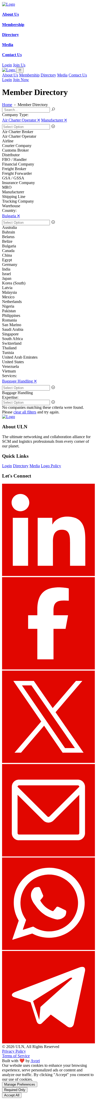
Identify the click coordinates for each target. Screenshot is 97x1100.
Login (7, 65)
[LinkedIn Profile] (48, 575)
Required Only (14, 1090)
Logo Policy (51, 466)
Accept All (11, 1095)
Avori (35, 1061)
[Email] (48, 855)
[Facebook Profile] (48, 668)
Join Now (21, 79)
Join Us (19, 65)
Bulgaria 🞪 (11, 216)
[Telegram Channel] (48, 1042)
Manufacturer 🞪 (54, 120)
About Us (10, 75)
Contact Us (78, 75)
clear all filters (24, 412)
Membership (29, 75)
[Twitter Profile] (48, 761)
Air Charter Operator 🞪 (21, 120)
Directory (48, 75)
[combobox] (48, 126)
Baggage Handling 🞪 (19, 381)
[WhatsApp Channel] (48, 948)
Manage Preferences (19, 1084)
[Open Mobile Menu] (20, 70)
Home (7, 104)
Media (62, 75)
